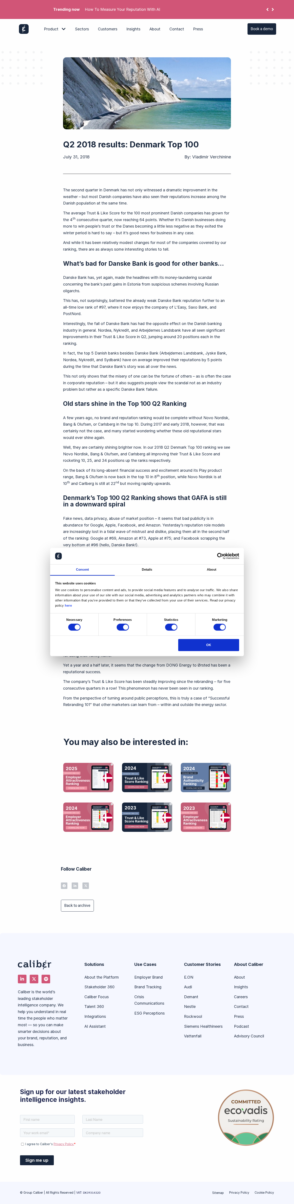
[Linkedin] (22, 979)
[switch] (123, 627)
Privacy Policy (239, 1192)
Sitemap (218, 1193)
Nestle (190, 1006)
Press (239, 1016)
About (239, 977)
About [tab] (211, 570)
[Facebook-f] (64, 885)
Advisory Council (249, 1036)
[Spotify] (46, 979)
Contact (241, 1006)
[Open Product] (64, 29)
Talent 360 (94, 1006)
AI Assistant (95, 1026)
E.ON (188, 977)
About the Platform (101, 977)
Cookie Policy (264, 1192)
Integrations (95, 1016)
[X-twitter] (85, 885)
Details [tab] (147, 570)
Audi (188, 987)
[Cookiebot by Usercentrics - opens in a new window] (220, 556)
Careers (241, 997)
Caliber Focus (96, 997)
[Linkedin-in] (75, 885)
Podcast (241, 1026)
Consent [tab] (82, 570)
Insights (241, 987)
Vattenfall (192, 1036)
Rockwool (193, 1016)
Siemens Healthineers (203, 1026)
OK (208, 645)
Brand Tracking (147, 987)
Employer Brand (148, 977)
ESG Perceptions (149, 1013)
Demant (191, 997)
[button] (273, 9)
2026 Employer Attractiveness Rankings (194, 9)
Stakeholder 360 (99, 987)
